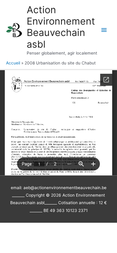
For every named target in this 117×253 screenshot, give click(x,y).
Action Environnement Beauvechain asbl (61, 27)
